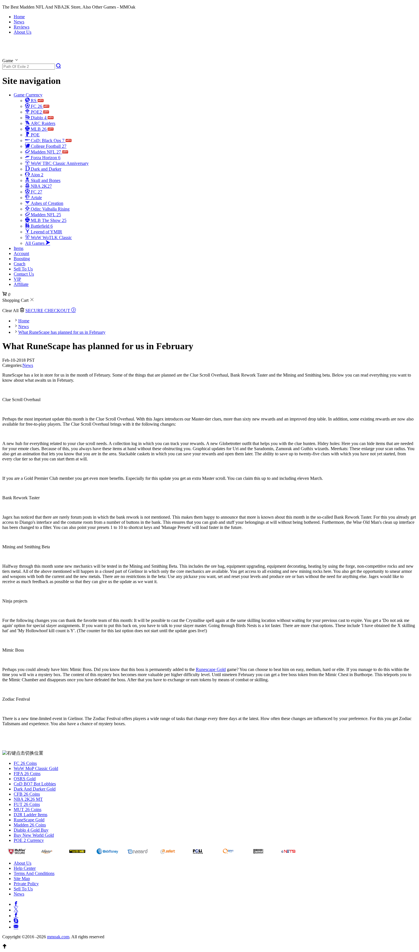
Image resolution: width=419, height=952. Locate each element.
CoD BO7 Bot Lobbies (35, 783)
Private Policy (26, 883)
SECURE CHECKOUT (48, 310)
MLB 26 (39, 129)
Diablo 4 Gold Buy (31, 830)
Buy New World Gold (34, 835)
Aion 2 (36, 174)
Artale (36, 197)
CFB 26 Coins (27, 794)
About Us (22, 32)
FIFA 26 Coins (27, 773)
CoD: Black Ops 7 (48, 140)
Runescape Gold (211, 669)
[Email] (16, 926)
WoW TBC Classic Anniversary (59, 163)
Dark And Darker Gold (35, 789)
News (19, 21)
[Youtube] (16, 915)
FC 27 (36, 191)
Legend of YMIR (46, 231)
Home (19, 16)
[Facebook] (16, 903)
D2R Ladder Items (30, 814)
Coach (19, 263)
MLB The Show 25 (48, 220)
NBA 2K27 (41, 186)
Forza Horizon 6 (45, 157)
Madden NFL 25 (45, 214)
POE (35, 134)
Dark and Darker (45, 169)
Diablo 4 (39, 117)
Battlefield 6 (41, 226)
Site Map (22, 878)
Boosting (22, 258)
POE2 (36, 112)
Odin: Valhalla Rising (50, 209)
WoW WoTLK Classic (51, 237)
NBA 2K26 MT (28, 799)
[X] (16, 909)
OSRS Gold (25, 778)
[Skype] (16, 920)
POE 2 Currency (29, 840)
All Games (35, 243)
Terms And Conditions (34, 873)
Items (18, 248)
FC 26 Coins (25, 763)
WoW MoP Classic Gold (36, 768)
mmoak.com (58, 936)
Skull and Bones (45, 180)
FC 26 (36, 106)
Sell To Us (23, 268)
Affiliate (21, 284)
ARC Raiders (42, 123)
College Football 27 (48, 146)
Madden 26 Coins (30, 824)
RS (34, 100)
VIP (17, 279)
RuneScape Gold (29, 819)
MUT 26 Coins (27, 809)
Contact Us (24, 274)
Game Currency (28, 94)
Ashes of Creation (46, 203)
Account (21, 253)
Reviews (21, 27)
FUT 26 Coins (27, 804)
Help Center (25, 868)
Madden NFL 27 (46, 151)
